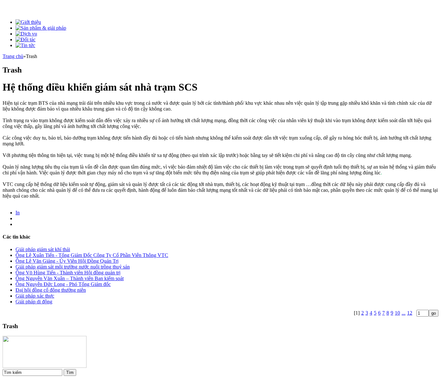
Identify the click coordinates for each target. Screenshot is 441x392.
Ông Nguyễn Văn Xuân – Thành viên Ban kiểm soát (69, 278)
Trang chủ (13, 56)
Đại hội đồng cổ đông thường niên (50, 290)
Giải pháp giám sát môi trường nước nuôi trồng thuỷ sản (72, 267)
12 (409, 313)
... (403, 313)
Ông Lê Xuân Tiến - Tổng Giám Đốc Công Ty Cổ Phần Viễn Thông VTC (91, 255)
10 (397, 313)
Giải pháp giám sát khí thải (42, 249)
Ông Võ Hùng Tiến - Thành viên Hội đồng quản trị (67, 272)
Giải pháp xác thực (34, 296)
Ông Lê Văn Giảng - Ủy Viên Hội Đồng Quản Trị (66, 261)
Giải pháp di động (33, 301)
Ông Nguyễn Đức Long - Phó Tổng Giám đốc (63, 284)
